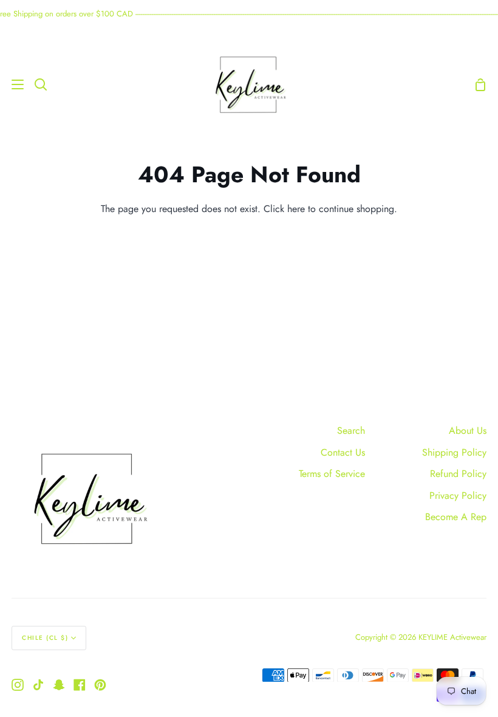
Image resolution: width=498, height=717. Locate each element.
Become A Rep (455, 517)
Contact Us (343, 452)
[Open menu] (12, 84)
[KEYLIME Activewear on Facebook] (79, 685)
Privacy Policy (457, 496)
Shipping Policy (454, 452)
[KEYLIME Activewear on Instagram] (18, 685)
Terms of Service (332, 474)
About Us (467, 430)
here (296, 209)
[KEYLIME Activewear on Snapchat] (59, 685)
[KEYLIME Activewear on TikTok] (38, 685)
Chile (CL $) (45, 637)
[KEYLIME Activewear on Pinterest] (100, 685)
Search (351, 430)
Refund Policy (458, 474)
